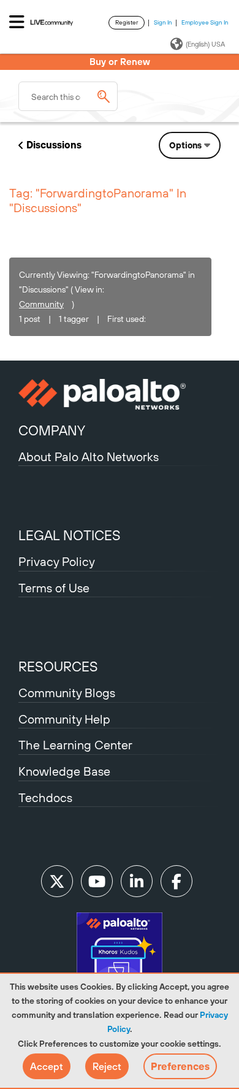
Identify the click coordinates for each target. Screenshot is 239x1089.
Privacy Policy (56, 561)
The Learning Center (75, 745)
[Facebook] (176, 881)
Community (41, 304)
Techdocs (45, 797)
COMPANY (51, 430)
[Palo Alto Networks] (119, 394)
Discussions (54, 144)
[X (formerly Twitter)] (57, 881)
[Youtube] (97, 881)
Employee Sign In (205, 22)
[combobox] (68, 96)
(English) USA (205, 44)
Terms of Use (53, 588)
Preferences (180, 1066)
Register (126, 22)
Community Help (64, 719)
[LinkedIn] (137, 881)
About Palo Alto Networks (88, 456)
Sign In (163, 22)
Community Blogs (66, 693)
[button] (46, 1066)
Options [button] (185, 145)
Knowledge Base (64, 771)
